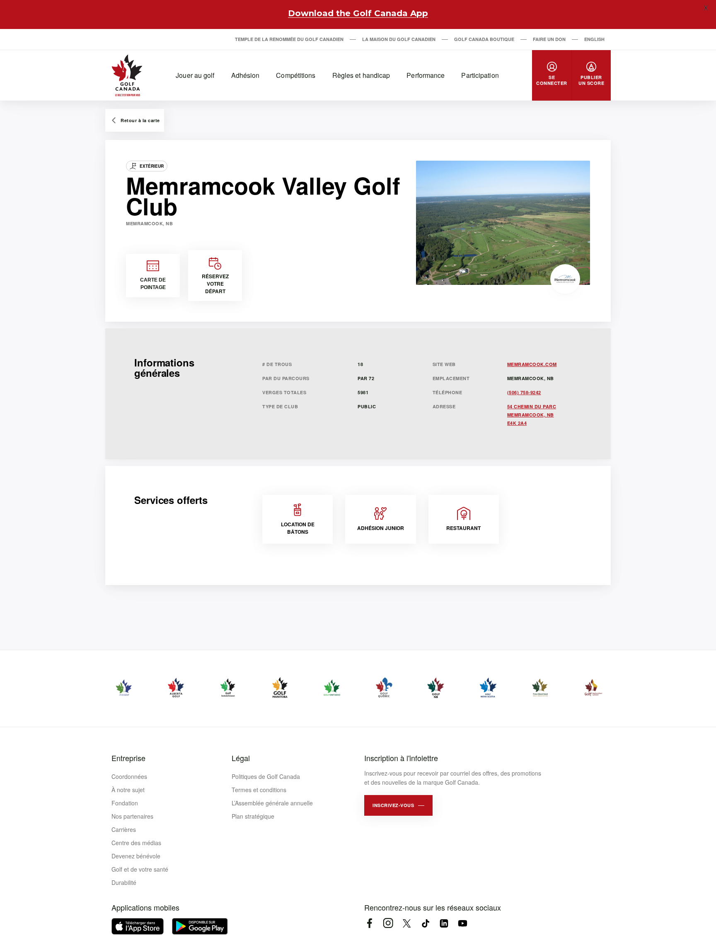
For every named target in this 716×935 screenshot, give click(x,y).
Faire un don (549, 39)
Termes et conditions (259, 790)
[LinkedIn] (444, 923)
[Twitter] (407, 923)
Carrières (123, 829)
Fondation (124, 803)
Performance (425, 75)
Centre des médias (136, 843)
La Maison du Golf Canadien (398, 39)
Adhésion (245, 75)
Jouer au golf (195, 75)
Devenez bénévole (135, 856)
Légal (241, 757)
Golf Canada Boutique (484, 39)
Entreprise (128, 757)
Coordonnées (129, 776)
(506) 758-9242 (524, 392)
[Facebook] (369, 923)
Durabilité (123, 882)
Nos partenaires (132, 816)
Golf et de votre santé (139, 869)
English (594, 39)
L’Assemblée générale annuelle (272, 803)
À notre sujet (128, 790)
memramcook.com (532, 364)
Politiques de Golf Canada (266, 776)
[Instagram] (388, 923)
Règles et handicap (361, 75)
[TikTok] (425, 923)
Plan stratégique (253, 816)
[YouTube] (462, 923)
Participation (479, 75)
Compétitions (295, 75)
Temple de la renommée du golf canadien (289, 39)
